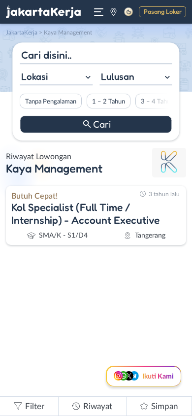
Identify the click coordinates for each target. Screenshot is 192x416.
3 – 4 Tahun (157, 101)
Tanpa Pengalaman (50, 101)
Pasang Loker (163, 11)
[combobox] (56, 77)
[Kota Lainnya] (113, 11)
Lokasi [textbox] (34, 76)
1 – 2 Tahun (108, 101)
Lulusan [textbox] (117, 76)
